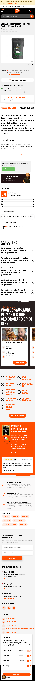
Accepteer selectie (16, 671)
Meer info (21, 650)
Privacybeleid (6, 677)
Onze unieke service (17, 416)
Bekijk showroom (9, 579)
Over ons (25, 516)
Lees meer (14, 452)
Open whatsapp (9, 169)
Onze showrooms (19, 520)
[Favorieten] (25, 10)
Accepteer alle (16, 674)
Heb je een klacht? (12, 632)
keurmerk (10, 88)
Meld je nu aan (13, 3)
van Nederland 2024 (13, 92)
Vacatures (7, 520)
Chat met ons (10, 618)
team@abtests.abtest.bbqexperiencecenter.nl (19, 629)
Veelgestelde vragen (10, 525)
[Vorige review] (3, 217)
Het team (15, 516)
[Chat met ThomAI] (15, 178)
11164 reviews (25, 459)
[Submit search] (32, 16)
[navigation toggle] (32, 10)
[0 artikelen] (2, 11)
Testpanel (23, 525)
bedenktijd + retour (11, 85)
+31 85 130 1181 (11, 622)
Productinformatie (8, 108)
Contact (6, 516)
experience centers (14, 74)
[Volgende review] (32, 217)
